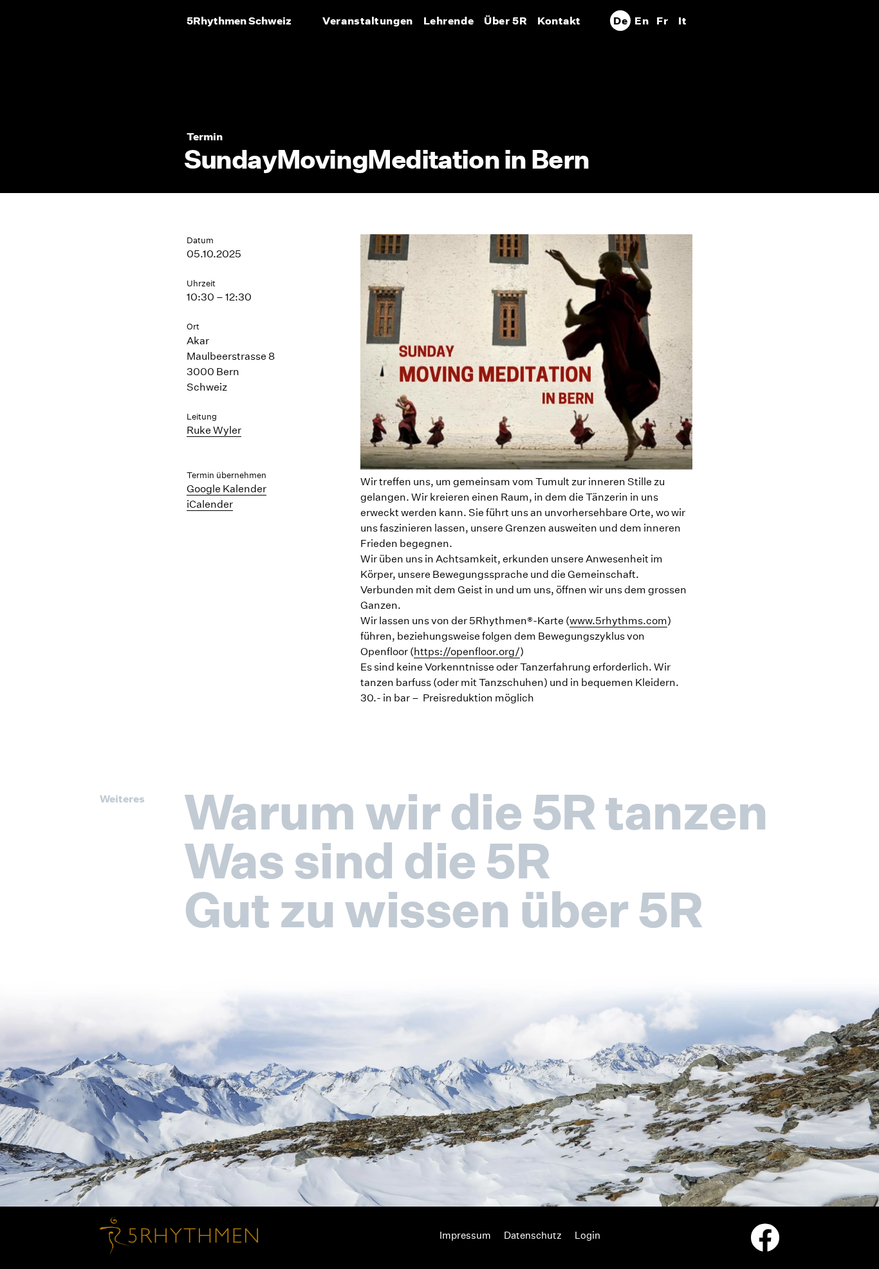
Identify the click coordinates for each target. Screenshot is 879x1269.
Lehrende (448, 20)
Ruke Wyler (214, 430)
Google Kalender (226, 489)
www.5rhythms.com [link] (618, 621)
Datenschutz (533, 1235)
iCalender (210, 504)
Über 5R (505, 20)
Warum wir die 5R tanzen (475, 811)
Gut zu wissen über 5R (443, 909)
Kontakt (559, 20)
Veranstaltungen (367, 20)
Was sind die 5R (367, 860)
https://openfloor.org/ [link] (467, 651)
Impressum (465, 1235)
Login (587, 1235)
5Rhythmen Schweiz (239, 20)
